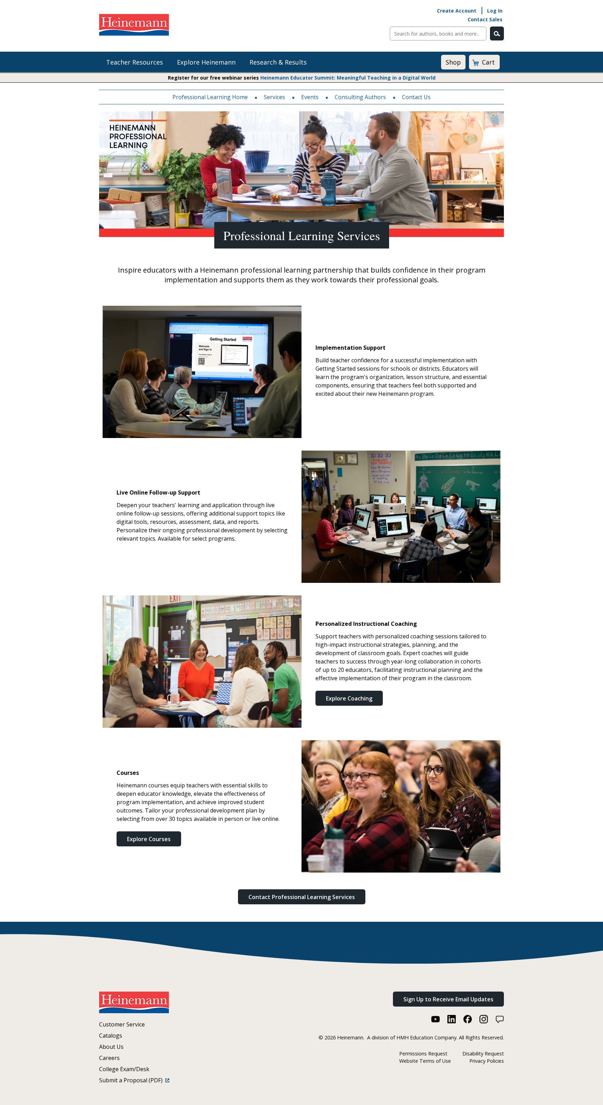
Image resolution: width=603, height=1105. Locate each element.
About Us (111, 1047)
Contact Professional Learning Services (301, 897)
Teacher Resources (134, 62)
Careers (109, 1058)
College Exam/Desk (124, 1069)
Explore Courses (149, 839)
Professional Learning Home (210, 97)
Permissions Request (423, 1053)
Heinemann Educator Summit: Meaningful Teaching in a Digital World (348, 77)
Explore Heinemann (206, 62)
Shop (453, 62)
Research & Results (278, 62)
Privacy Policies (486, 1061)
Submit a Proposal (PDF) (132, 1080)
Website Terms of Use (425, 1061)
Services (274, 97)
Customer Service (122, 1024)
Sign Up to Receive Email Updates (448, 999)
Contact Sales (485, 19)
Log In (494, 10)
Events (310, 97)
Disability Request (483, 1053)
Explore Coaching (349, 698)
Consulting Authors (360, 97)
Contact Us (416, 97)
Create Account (456, 10)
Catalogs (110, 1035)
